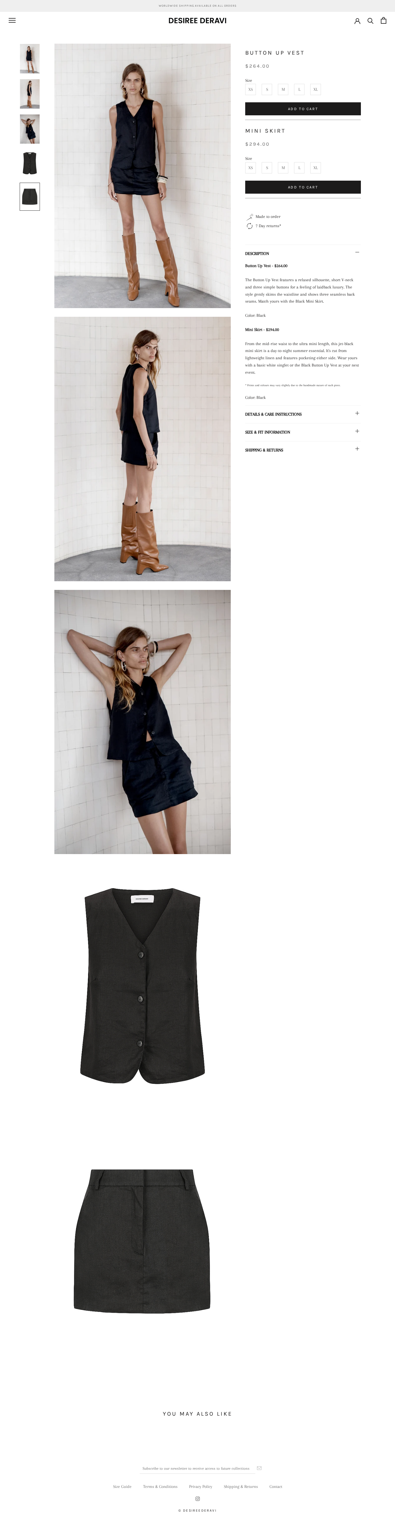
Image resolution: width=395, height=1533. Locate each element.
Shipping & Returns (241, 1486)
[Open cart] (383, 20)
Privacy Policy (200, 1486)
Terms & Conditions (160, 1486)
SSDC (205, 1517)
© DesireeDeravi (197, 1510)
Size (248, 80)
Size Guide (122, 1486)
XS (250, 89)
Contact (276, 1486)
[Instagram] (197, 1498)
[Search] (371, 20)
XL (315, 89)
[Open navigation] (12, 20)
